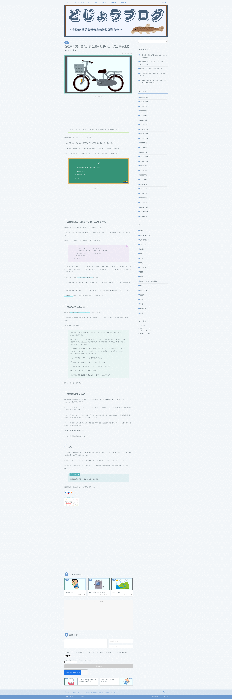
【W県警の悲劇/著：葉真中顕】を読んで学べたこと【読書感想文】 (153, 81)
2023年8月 (144, 148)
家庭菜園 (143, 267)
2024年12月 (144, 97)
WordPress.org (145, 333)
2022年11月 (144, 157)
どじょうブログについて (82, 2)
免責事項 (81, 697)
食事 (141, 313)
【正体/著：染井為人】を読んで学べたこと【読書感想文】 (153, 56)
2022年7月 (144, 175)
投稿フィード (144, 328)
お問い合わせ (125, 2)
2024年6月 (144, 115)
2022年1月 (144, 202)
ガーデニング (144, 240)
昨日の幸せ (144, 290)
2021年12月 (144, 207)
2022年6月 (144, 180)
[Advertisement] (98, 110)
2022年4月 (144, 189)
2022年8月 (144, 170)
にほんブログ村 (69, 497)
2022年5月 (144, 184)
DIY (141, 231)
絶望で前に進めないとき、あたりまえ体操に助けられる (153, 63)
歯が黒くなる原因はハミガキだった (151, 69)
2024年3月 (144, 125)
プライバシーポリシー (71, 697)
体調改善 (143, 249)
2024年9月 (144, 106)
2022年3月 (144, 193)
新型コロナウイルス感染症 (149, 281)
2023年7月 (144, 152)
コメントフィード (145, 331)
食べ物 (104, 2)
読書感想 (143, 309)
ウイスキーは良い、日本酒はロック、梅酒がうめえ (153, 74)
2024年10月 (144, 102)
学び (141, 263)
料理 (141, 277)
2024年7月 (144, 111)
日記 (141, 286)
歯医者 (142, 295)
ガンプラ (143, 244)
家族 (96, 2)
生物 (141, 304)
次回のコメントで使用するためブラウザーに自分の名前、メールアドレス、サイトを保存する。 (98, 652)
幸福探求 (113, 2)
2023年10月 (144, 138)
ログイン (142, 326)
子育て (142, 258)
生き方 (66, 42)
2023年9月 (144, 143)
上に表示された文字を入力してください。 (78, 660)
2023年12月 (144, 129)
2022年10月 (144, 161)
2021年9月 (144, 216)
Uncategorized (145, 235)
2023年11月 (144, 134)
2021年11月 (144, 212)
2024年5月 (144, 120)
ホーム (69, 2)
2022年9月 (144, 166)
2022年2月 (144, 198)
